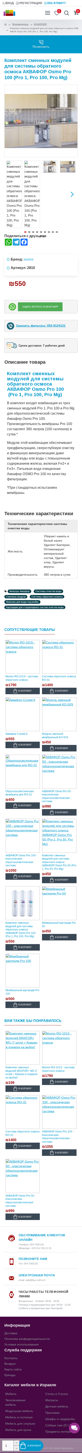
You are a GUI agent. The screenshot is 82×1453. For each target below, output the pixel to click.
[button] (12, 121)
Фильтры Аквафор (19, 591)
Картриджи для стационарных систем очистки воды (35, 607)
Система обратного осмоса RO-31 (59, 678)
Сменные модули (16, 596)
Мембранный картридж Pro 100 (22, 992)
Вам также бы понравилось (32, 1021)
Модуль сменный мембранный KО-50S (55, 735)
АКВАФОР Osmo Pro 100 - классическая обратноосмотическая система (21, 860)
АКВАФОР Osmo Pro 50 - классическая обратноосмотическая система (57, 796)
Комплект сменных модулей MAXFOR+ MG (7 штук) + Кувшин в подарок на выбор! (21, 1072)
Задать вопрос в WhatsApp (40, 306)
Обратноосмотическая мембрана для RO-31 (19, 793)
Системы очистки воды (48, 591)
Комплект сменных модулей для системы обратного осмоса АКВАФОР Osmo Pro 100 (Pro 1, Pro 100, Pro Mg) (20, 929)
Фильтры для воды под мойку (22, 602)
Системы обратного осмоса (47, 596)
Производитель (20, 24)
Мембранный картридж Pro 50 (59, 924)
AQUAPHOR (40, 24)
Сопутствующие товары (29, 630)
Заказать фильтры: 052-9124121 (41, 325)
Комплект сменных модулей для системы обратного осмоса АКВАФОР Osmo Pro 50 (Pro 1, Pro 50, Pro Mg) (59, 862)
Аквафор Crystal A (16, 733)
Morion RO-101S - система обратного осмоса (21, 678)
